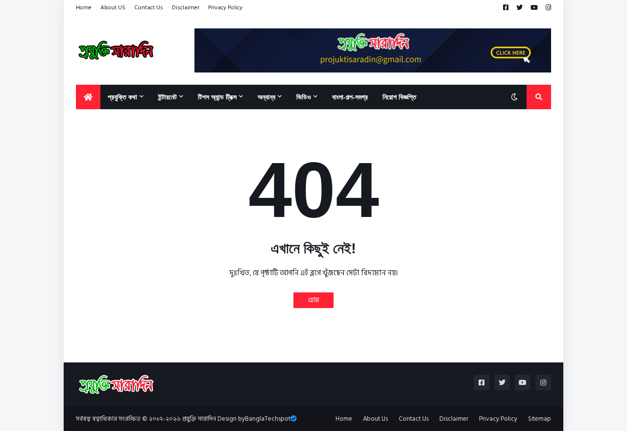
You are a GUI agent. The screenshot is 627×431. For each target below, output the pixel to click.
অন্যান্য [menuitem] (266, 97)
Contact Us (148, 7)
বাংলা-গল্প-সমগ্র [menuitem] (350, 97)
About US (112, 7)
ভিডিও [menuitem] (303, 97)
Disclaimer (185, 7)
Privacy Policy (225, 7)
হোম (313, 300)
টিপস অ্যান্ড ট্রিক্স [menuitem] (217, 97)
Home (84, 7)
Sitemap (539, 418)
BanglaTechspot (267, 418)
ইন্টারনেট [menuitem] (167, 97)
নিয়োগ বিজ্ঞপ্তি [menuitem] (399, 97)
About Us (375, 418)
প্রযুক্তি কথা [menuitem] (122, 97)
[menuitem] (88, 97)
